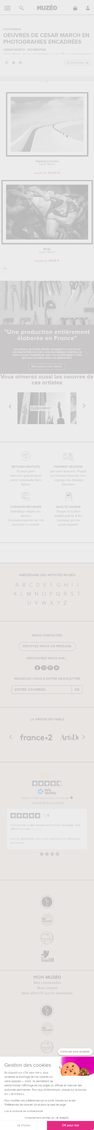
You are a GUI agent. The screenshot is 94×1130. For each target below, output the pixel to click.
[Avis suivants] (90, 829)
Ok (77, 689)
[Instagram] (44, 669)
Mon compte (47, 988)
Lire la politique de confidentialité (23, 1111)
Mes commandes (47, 983)
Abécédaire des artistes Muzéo (47, 575)
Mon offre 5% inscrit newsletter (47, 993)
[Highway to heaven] (47, 155)
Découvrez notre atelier (47, 366)
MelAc (47, 251)
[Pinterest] (50, 669)
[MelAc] (47, 243)
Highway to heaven (47, 163)
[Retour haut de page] (5, 269)
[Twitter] (56, 669)
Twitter (13, 62)
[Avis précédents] (3, 829)
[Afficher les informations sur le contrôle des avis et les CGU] (71, 797)
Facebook (6, 62)
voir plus (36, 829)
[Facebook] (37, 669)
